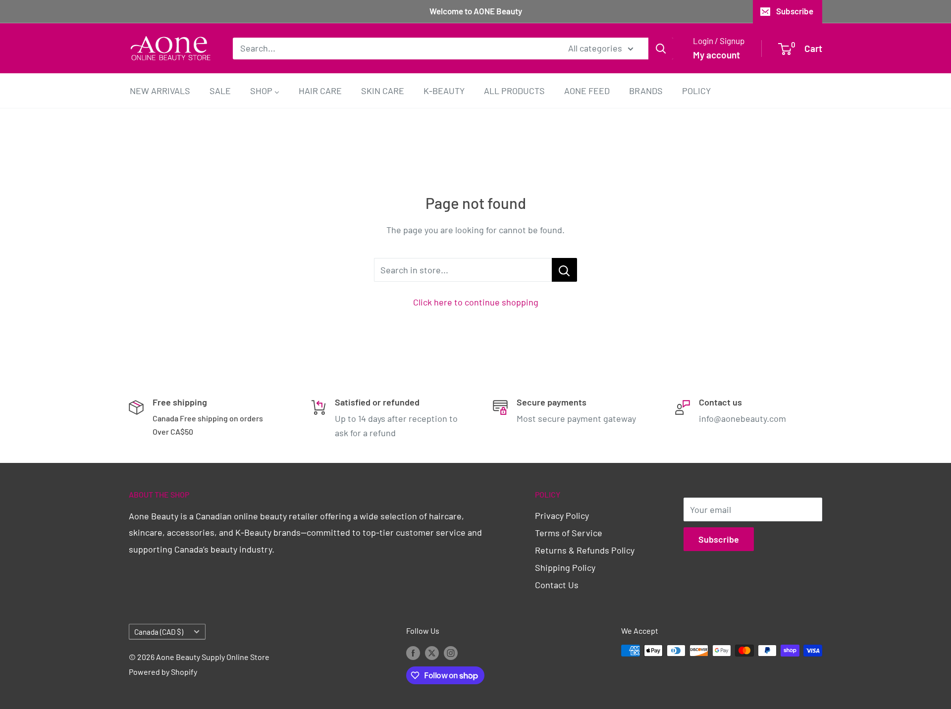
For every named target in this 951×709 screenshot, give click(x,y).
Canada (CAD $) (158, 631)
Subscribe (794, 11)
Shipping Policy (565, 567)
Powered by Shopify (163, 671)
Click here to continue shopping (475, 302)
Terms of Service (568, 532)
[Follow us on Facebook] (413, 652)
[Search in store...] (564, 270)
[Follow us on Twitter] (432, 652)
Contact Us (557, 584)
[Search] (660, 48)
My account (716, 54)
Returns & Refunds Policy (584, 550)
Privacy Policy (562, 515)
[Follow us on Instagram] (451, 652)
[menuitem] (160, 90)
